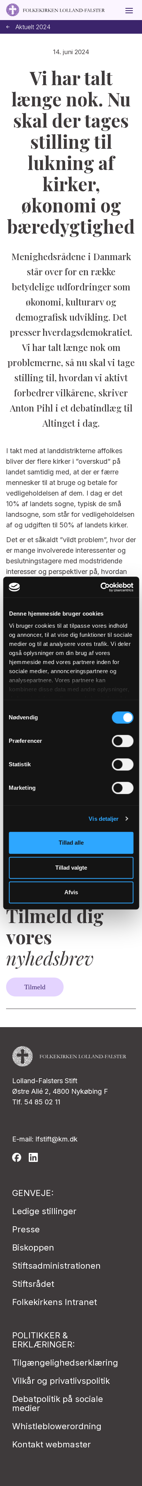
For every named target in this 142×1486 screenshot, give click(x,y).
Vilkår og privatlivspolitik (61, 1380)
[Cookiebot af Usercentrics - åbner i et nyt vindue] (101, 587)
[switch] (122, 741)
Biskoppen (33, 1247)
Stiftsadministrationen (56, 1265)
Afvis (71, 892)
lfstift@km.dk (57, 1139)
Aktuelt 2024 (33, 27)
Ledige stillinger (44, 1211)
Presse (26, 1229)
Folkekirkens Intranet (54, 1302)
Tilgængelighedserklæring (65, 1362)
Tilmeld (34, 987)
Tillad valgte (71, 867)
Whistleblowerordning (56, 1426)
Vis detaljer (104, 819)
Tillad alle (71, 842)
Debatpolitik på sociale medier (57, 1403)
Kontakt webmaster (51, 1444)
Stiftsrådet (33, 1283)
